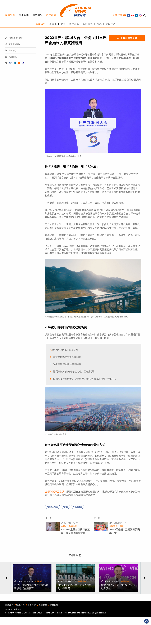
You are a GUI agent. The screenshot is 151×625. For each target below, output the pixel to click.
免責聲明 (43, 605)
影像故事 (24, 15)
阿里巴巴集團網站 (13, 609)
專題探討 (38, 15)
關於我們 (9, 605)
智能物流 (88, 24)
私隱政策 (32, 605)
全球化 (53, 24)
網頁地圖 (54, 605)
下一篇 (97, 518)
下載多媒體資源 (128, 38)
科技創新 (74, 24)
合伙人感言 (53, 507)
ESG (99, 24)
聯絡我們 (20, 605)
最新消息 (10, 15)
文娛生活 (111, 24)
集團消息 (41, 24)
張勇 (66, 507)
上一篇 (48, 518)
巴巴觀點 (51, 15)
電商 (62, 24)
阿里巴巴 (78, 507)
